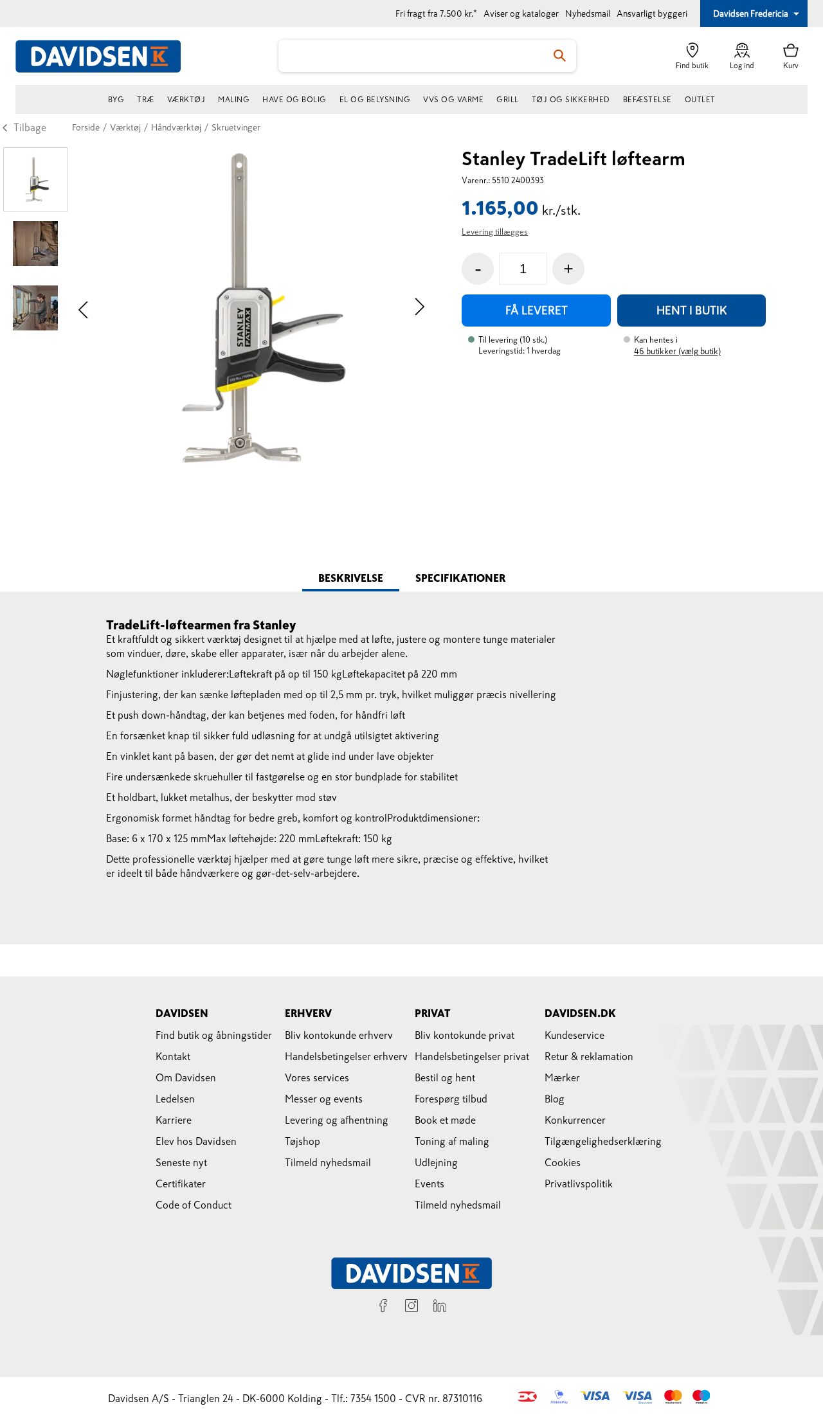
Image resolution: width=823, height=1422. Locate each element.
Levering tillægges (495, 232)
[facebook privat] (383, 1307)
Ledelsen (175, 1099)
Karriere (174, 1120)
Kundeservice (574, 1035)
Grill (507, 100)
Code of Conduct (193, 1205)
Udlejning (436, 1162)
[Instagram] (411, 1307)
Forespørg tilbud (451, 1099)
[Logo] (105, 56)
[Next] (419, 308)
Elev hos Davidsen (196, 1141)
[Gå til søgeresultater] (560, 56)
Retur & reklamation (589, 1056)
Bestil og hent (445, 1077)
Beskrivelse (350, 578)
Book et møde (445, 1120)
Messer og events (324, 1099)
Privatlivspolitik (579, 1183)
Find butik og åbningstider (214, 1035)
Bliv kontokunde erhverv (339, 1035)
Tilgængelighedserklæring (603, 1141)
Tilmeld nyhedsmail (328, 1162)
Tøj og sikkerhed (571, 100)
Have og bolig (294, 100)
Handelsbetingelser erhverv (346, 1056)
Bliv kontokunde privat (464, 1035)
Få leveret (536, 310)
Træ (145, 100)
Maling (233, 100)
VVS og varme (453, 100)
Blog (555, 1099)
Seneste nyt (181, 1162)
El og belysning (375, 100)
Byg (116, 100)
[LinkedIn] (439, 1307)
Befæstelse (647, 100)
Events (429, 1183)
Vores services (317, 1077)
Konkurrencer (575, 1120)
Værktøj (186, 100)
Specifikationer (460, 578)
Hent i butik (691, 310)
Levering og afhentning (336, 1120)
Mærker (562, 1077)
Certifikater (181, 1183)
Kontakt (173, 1056)
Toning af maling (452, 1141)
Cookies (563, 1162)
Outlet (700, 100)
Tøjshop (302, 1141)
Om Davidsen (186, 1077)
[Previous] (83, 308)
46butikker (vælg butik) (677, 351)
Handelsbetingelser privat (472, 1056)
